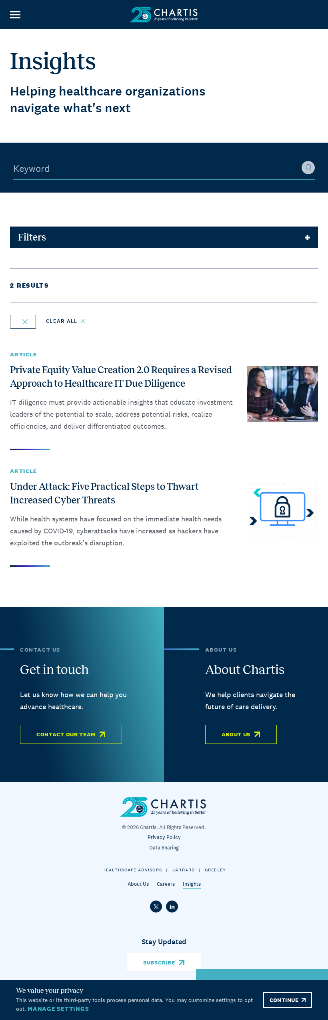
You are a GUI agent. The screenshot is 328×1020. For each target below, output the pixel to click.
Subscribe (159, 962)
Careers (166, 884)
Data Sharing (164, 847)
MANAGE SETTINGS (58, 1008)
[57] (23, 322)
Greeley (215, 870)
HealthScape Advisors (132, 870)
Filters (32, 237)
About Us (236, 734)
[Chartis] (164, 14)
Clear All (62, 321)
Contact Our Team (66, 734)
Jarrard (183, 870)
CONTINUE (284, 1000)
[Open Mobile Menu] (15, 15)
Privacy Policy (164, 837)
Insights (192, 884)
